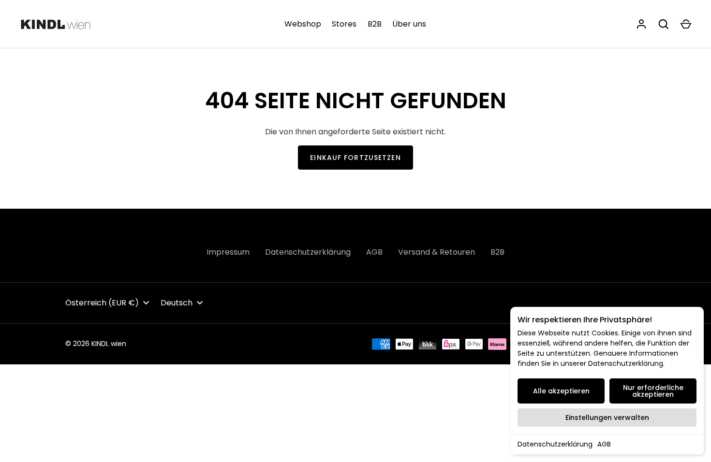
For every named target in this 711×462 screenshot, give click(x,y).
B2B (375, 23)
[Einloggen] (641, 24)
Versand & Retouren (436, 252)
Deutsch (177, 302)
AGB (604, 444)
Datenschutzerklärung (555, 444)
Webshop (302, 23)
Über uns (409, 23)
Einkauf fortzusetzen (355, 157)
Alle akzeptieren (561, 391)
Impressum (228, 252)
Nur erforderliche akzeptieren (653, 391)
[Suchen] (663, 24)
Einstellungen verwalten (607, 417)
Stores (344, 23)
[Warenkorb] (685, 24)
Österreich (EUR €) (102, 302)
